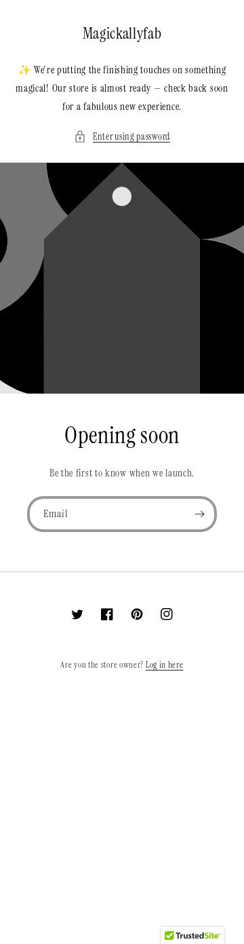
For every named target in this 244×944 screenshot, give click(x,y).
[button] (122, 136)
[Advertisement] (122, 822)
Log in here (165, 665)
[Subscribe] (199, 514)
